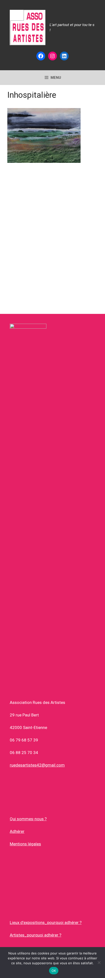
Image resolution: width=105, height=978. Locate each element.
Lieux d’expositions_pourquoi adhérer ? (46, 922)
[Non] (98, 962)
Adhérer (17, 831)
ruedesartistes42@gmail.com (37, 765)
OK (54, 971)
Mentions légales (25, 843)
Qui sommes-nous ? (28, 818)
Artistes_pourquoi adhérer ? (35, 935)
